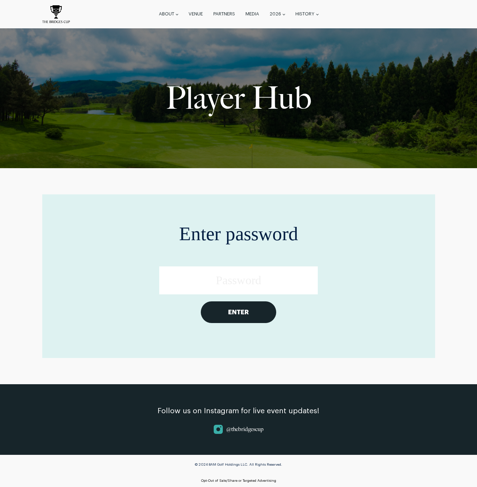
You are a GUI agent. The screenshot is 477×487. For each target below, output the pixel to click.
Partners (224, 14)
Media (252, 14)
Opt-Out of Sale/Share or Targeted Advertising (238, 480)
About (166, 14)
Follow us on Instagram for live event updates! (238, 411)
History (304, 14)
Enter (238, 312)
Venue (196, 14)
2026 (275, 14)
